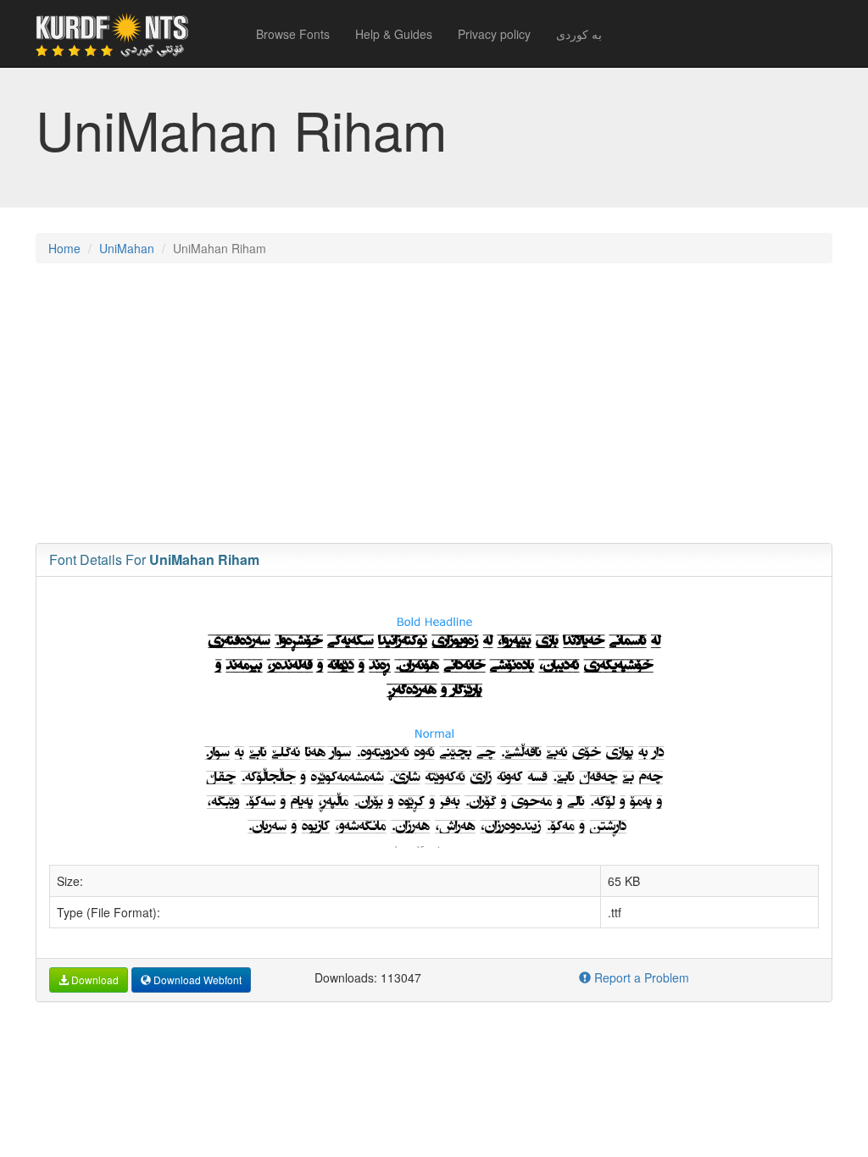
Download (94, 979)
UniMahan (126, 248)
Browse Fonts (293, 33)
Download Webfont (196, 979)
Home (64, 248)
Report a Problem (640, 977)
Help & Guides (393, 33)
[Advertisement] (434, 399)
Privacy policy (494, 33)
